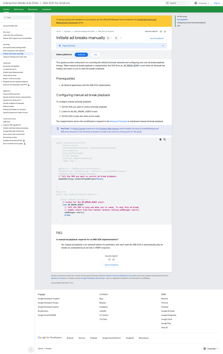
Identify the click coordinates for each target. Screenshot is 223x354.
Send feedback (157, 38)
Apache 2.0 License (58, 278)
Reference (19, 9)
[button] (17, 81)
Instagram (103, 307)
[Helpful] (161, 31)
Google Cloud (166, 319)
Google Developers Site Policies (93, 278)
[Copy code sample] (165, 139)
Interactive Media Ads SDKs (21, 3)
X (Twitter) (103, 315)
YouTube (103, 319)
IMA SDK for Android (56, 3)
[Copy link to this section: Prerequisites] (77, 78)
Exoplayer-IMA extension (109, 129)
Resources (33, 9)
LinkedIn (102, 311)
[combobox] (178, 3)
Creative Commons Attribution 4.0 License (121, 276)
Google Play (166, 323)
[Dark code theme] (160, 139)
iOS (95, 55)
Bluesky (102, 303)
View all (164, 328)
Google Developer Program (49, 299)
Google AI (130, 338)
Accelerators (43, 311)
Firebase (164, 307)
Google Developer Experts (48, 307)
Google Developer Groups (48, 303)
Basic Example (79, 129)
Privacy (48, 349)
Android (81, 54)
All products (144, 338)
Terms (40, 349)
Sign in (217, 3)
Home (58, 31)
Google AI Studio (168, 311)
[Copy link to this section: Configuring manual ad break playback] (112, 95)
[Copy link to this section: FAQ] (64, 233)
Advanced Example (118, 121)
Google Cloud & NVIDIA (47, 315)
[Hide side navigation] (31, 349)
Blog (101, 299)
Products (67, 31)
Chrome (164, 303)
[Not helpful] (165, 31)
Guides (6, 9)
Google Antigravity (168, 315)
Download (46, 9)
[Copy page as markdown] (116, 38)
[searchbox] (17, 17)
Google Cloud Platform (111, 338)
